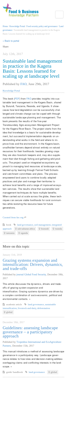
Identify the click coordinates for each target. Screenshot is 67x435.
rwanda (58, 228)
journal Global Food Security (31, 274)
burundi (45, 228)
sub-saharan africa (26, 228)
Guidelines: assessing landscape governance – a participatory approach (30, 331)
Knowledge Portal (17, 26)
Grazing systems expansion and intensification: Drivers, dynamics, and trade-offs (33, 264)
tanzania (10, 233)
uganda (24, 233)
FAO (23, 84)
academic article (14, 304)
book (9, 224)
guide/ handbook (14, 372)
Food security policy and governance (42, 26)
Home (5, 26)
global (9, 312)
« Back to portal (11, 40)
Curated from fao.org (13, 217)
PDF (17, 98)
